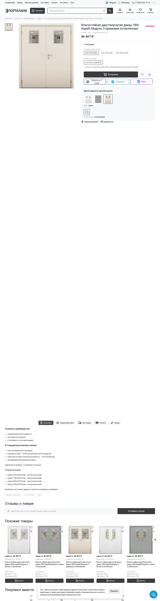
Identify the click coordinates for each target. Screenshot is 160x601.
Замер (19, 3)
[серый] (98, 99)
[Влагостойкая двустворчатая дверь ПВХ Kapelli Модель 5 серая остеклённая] (141, 540)
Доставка (45, 3)
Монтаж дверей (31, 3)
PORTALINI (8, 18)
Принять (114, 591)
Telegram (120, 81)
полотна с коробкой (93, 62)
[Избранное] (142, 74)
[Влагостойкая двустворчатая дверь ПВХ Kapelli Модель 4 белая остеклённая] (19, 540)
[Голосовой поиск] (104, 11)
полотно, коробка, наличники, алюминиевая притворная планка (111, 67)
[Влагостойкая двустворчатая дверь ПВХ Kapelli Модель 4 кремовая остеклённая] (80, 540)
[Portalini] (16, 11)
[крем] (108, 99)
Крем (39, 495)
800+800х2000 (122, 53)
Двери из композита (13, 495)
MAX (143, 81)
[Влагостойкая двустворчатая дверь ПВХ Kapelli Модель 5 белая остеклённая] (110, 540)
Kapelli (39, 18)
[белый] (88, 99)
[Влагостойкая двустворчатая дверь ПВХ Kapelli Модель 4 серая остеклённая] (50, 540)
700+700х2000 (107, 53)
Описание (47, 423)
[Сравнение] (149, 74)
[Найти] (110, 11)
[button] (5, 539)
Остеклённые (29, 495)
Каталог (18, 18)
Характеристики (67, 423)
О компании (10, 3)
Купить (21, 581)
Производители (28, 18)
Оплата (54, 3)
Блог (72, 3)
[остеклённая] (87, 112)
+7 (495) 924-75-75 (142, 3)
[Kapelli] (150, 26)
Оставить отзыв (136, 511)
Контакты (64, 3)
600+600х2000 (91, 53)
